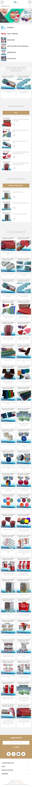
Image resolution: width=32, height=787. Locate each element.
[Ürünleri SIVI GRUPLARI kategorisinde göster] (3, 58)
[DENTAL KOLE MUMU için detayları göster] (8, 501)
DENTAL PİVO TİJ (8, 423)
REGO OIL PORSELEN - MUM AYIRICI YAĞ (24, 676)
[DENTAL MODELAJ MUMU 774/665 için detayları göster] (24, 436)
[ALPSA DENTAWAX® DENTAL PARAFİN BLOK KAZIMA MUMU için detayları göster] (24, 688)
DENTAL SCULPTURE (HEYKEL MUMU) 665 (23, 530)
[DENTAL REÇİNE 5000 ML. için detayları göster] (6, 216)
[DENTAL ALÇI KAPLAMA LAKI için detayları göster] (6, 205)
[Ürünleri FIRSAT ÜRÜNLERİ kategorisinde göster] (3, 33)
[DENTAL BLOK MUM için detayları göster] (8, 520)
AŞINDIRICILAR (11, 52)
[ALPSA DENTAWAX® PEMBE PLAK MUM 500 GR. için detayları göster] (6, 165)
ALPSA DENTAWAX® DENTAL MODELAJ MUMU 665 (23, 467)
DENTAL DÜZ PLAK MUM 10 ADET (8, 91)
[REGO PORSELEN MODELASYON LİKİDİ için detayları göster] (24, 564)
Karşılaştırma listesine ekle (14, 124)
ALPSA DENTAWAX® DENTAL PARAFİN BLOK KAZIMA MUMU (24, 699)
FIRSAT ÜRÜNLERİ (12, 33)
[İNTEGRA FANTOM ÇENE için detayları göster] (24, 626)
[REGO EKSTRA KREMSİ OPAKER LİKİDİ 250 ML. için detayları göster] (8, 688)
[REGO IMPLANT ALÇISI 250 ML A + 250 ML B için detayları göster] (24, 605)
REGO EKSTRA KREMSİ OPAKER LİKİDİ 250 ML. (8, 698)
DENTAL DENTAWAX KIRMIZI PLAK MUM (20, 120)
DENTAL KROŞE (8, 360)
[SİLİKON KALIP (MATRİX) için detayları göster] (8, 436)
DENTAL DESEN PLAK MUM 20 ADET (23, 91)
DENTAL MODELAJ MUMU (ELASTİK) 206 (23, 489)
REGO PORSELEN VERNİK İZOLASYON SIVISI (8, 574)
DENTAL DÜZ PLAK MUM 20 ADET (23, 274)
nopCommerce (18, 780)
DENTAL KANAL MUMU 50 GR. (23, 360)
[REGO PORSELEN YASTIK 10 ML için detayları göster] (8, 542)
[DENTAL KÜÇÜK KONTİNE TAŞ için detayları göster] (24, 646)
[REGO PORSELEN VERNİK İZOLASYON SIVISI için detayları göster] (8, 564)
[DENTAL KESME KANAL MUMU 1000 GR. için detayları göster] (8, 372)
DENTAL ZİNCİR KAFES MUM (8, 253)
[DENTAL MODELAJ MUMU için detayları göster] (24, 501)
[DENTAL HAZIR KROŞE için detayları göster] (8, 265)
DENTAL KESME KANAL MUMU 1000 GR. (8, 382)
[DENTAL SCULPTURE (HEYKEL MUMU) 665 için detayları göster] (24, 520)
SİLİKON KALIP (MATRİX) (8, 444)
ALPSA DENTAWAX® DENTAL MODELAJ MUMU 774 (8, 467)
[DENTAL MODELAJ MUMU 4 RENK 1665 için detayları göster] (8, 480)
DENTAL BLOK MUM (8, 529)
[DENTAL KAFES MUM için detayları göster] (24, 244)
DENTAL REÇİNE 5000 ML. (19, 214)
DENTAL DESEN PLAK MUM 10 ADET (20, 131)
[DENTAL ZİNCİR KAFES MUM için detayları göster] (8, 244)
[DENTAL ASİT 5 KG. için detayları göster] (6, 194)
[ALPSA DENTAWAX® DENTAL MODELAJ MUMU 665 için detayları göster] (24, 457)
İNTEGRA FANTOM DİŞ (8, 635)
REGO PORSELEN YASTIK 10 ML (8, 551)
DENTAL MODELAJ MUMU (23, 510)
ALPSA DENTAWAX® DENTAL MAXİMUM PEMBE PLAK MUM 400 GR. (8, 722)
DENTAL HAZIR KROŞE (8, 273)
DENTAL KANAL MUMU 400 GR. (24, 382)
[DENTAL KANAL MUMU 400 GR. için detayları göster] (24, 372)
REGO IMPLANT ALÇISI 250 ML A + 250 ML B (24, 615)
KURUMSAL (10, 27)
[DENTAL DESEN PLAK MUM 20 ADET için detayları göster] (24, 82)
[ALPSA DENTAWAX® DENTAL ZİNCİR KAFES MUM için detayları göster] (24, 711)
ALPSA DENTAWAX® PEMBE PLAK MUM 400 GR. (20, 152)
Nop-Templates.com (19, 782)
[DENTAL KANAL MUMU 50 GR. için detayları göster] (24, 351)
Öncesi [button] (2, 69)
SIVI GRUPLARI (11, 58)
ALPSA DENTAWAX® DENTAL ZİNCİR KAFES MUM (24, 721)
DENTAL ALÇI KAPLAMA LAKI (20, 203)
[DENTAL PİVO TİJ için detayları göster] (8, 415)
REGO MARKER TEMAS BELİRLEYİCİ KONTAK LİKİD (24, 552)
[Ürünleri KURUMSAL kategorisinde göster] (3, 27)
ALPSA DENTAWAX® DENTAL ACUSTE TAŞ (8, 655)
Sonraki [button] (29, 69)
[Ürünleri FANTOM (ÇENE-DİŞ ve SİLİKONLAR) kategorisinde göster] (3, 46)
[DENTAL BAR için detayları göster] (24, 393)
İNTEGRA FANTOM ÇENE (24, 635)
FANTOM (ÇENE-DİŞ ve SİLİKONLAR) (17, 46)
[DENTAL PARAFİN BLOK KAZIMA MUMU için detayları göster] (24, 415)
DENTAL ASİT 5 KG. (17, 192)
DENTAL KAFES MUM (23, 252)
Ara (30, 6)
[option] (16, 16)
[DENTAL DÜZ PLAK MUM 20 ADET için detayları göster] (24, 265)
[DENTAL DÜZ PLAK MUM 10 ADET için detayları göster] (8, 82)
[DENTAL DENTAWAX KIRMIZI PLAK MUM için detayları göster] (6, 122)
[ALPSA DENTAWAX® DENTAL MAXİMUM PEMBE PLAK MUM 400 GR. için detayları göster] (8, 711)
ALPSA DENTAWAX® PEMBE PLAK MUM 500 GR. (20, 163)
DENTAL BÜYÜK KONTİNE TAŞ (8, 676)
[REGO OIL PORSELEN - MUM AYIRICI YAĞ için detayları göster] (24, 667)
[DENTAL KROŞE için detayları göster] (8, 351)
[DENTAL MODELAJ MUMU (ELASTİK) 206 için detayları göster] (24, 480)
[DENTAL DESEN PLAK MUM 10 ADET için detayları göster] (6, 132)
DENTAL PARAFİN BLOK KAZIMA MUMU (24, 424)
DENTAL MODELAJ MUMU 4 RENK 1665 (8, 489)
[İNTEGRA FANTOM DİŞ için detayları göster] (8, 626)
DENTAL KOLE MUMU (8, 510)
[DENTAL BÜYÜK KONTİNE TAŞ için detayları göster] (8, 667)
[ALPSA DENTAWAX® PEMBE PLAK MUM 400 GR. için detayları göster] (6, 154)
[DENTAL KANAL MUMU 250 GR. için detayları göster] (8, 393)
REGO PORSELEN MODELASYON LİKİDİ (23, 574)
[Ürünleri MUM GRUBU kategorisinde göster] (3, 40)
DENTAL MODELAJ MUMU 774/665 (23, 445)
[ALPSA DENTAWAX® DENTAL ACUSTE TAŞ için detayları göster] (8, 646)
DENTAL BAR (24, 402)
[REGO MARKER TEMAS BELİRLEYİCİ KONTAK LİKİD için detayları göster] (24, 542)
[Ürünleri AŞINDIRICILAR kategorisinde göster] (3, 52)
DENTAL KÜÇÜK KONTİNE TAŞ (23, 655)
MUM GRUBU (11, 40)
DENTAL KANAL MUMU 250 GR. (8, 403)
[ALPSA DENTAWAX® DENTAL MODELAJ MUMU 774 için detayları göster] (8, 457)
